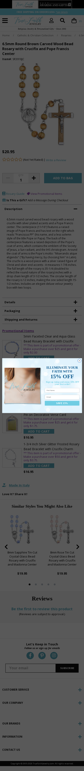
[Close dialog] (79, 360)
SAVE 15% (62, 403)
